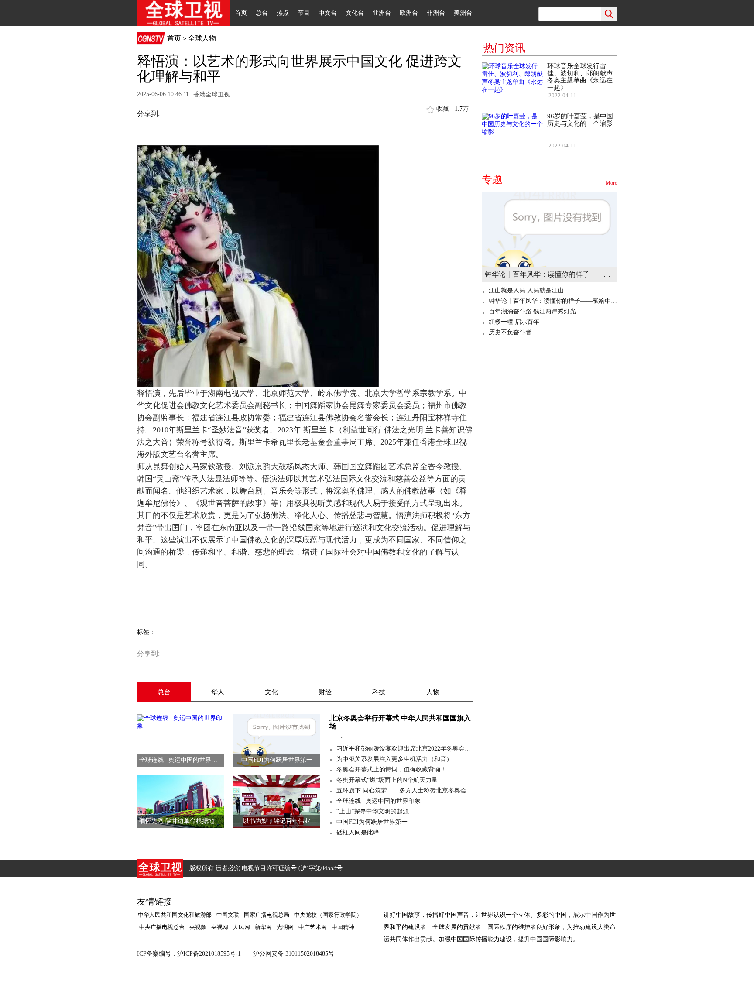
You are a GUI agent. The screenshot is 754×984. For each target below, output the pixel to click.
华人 (217, 692)
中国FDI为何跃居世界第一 (372, 822)
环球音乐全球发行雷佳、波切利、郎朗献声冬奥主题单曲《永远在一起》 (580, 76)
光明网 (285, 927)
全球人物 (202, 38)
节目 (304, 13)
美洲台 (463, 13)
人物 (432, 692)
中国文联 (227, 915)
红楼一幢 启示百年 (514, 322)
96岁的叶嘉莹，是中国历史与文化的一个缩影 (580, 120)
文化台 (355, 13)
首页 (241, 13)
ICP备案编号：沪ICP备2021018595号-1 (189, 953)
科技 (378, 692)
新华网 (263, 927)
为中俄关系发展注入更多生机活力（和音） (394, 759)
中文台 (328, 13)
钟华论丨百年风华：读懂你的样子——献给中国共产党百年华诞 (549, 274)
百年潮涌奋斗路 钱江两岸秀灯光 (532, 311)
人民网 (241, 927)
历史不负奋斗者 (510, 332)
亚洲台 (382, 13)
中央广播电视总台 (161, 927)
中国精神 (343, 927)
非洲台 (436, 13)
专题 (549, 179)
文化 (271, 692)
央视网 (219, 927)
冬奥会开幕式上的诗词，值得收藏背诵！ (391, 769)
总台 (262, 13)
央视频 (197, 927)
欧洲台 (409, 13)
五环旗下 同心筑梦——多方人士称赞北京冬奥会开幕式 (404, 790)
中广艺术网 (312, 927)
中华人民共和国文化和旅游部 (175, 915)
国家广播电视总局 (266, 915)
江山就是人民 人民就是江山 (526, 290)
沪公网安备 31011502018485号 (293, 953)
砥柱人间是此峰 (357, 832)
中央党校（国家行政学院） (328, 915)
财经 (325, 692)
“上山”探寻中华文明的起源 (372, 811)
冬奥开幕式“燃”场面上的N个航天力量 (387, 780)
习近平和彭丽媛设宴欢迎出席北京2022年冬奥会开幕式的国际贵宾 (404, 748)
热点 (283, 13)
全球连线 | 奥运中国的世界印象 (378, 801)
